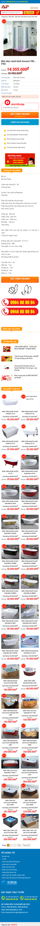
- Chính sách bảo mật (8, 867)
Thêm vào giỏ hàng (20, 122)
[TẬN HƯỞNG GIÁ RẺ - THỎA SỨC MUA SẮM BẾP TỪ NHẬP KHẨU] (7, 351)
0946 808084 (18, 163)
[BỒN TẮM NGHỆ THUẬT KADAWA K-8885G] (30, 582)
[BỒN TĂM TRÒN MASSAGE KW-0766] (30, 671)
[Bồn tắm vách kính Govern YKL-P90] (20, 55)
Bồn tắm (11, 17)
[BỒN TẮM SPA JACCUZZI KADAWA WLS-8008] (30, 791)
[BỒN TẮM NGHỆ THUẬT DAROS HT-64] (30, 402)
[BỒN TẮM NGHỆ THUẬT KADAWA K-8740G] (10, 522)
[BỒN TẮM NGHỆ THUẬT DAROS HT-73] (30, 432)
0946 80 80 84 (30, 899)
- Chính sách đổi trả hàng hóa (10, 861)
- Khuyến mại (5, 856)
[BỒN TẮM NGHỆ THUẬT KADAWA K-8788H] (30, 552)
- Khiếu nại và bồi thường (9, 870)
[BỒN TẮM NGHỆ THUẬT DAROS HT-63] (10, 402)
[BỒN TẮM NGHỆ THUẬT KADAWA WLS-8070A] (10, 641)
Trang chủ (4, 17)
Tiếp (18, 845)
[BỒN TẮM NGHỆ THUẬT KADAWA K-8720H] (30, 492)
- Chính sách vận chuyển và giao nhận (13, 875)
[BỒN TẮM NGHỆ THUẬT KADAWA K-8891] (10, 612)
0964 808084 (18, 160)
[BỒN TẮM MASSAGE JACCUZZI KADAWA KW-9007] (10, 731)
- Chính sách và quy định (9, 864)
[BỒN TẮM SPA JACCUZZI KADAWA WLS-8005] (10, 791)
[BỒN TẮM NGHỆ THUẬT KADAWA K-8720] (10, 492)
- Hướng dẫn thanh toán (8, 872)
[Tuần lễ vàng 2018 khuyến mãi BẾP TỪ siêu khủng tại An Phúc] (7, 361)
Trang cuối (26, 845)
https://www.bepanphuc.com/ (11, 910)
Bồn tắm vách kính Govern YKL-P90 (26, 17)
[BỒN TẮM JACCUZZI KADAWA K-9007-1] (10, 761)
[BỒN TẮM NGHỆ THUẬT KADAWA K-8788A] (10, 552)
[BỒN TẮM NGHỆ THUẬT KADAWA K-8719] (30, 462)
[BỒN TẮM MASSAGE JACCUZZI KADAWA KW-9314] (30, 761)
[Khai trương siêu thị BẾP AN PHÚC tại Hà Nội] (6, 380)
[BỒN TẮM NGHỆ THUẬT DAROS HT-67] (10, 432)
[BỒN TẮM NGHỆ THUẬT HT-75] (10, 462)
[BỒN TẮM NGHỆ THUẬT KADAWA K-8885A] (10, 582)
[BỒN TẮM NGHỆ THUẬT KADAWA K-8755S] (30, 522)
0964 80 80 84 (12, 899)
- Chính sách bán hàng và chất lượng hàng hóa (16, 878)
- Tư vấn (3, 859)
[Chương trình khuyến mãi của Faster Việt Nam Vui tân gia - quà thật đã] (7, 370)
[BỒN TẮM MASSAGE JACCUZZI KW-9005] (10, 671)
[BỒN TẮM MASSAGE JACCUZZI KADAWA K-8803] (30, 731)
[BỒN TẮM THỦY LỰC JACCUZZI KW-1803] (10, 821)
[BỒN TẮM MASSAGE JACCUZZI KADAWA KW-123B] (10, 701)
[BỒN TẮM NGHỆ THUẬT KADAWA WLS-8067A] (30, 612)
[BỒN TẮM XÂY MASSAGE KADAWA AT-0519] (30, 641)
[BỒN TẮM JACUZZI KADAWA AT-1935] (30, 701)
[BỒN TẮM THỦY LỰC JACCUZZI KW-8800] (30, 821)
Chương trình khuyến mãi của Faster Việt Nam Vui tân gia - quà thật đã (25, 368)
